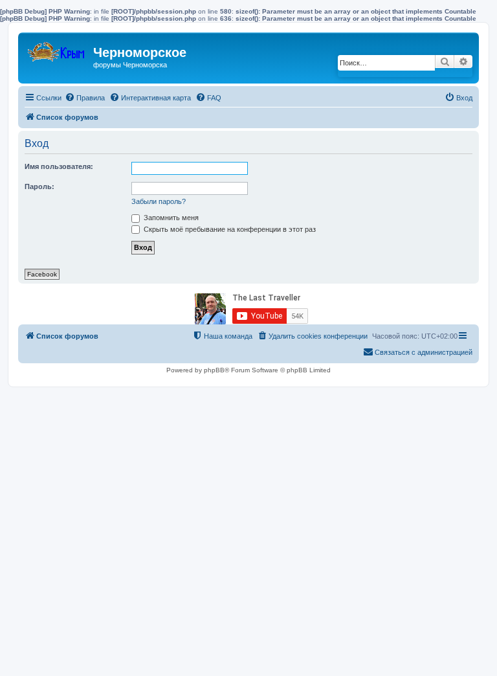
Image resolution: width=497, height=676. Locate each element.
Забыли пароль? (158, 201)
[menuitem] (85, 98)
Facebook (42, 274)
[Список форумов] (57, 49)
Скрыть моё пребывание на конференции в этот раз (229, 229)
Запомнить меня (170, 217)
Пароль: (39, 186)
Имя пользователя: (59, 166)
